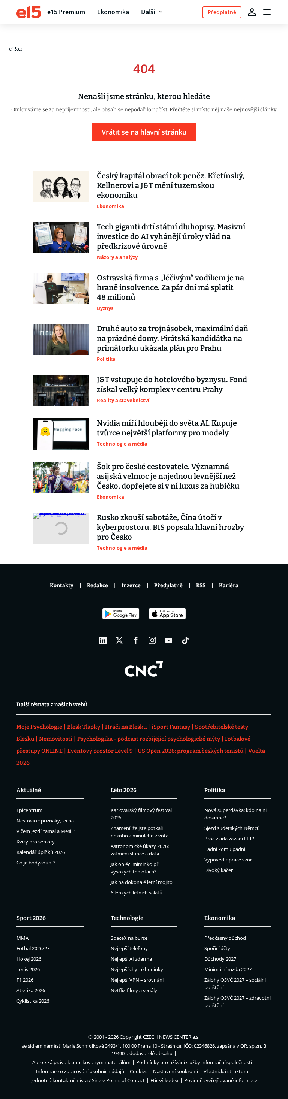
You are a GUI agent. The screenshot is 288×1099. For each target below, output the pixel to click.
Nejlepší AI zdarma (131, 958)
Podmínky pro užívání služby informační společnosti (194, 1062)
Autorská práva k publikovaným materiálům (81, 1062)
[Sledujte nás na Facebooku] (136, 640)
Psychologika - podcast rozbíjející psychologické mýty (148, 739)
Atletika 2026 (30, 990)
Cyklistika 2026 (32, 1000)
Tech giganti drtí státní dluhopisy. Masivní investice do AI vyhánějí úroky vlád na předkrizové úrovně (171, 236)
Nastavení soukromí (175, 1071)
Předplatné (168, 585)
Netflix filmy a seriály (134, 990)
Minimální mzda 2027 (228, 969)
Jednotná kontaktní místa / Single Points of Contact (88, 1080)
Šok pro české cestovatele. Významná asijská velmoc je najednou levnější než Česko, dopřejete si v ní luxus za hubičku (168, 476)
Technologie (127, 918)
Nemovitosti (55, 739)
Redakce (97, 585)
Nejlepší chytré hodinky (137, 969)
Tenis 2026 (28, 969)
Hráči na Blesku (126, 727)
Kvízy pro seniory (35, 841)
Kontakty (62, 585)
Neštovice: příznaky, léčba (45, 820)
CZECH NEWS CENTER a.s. (171, 1036)
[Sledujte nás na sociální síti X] (119, 640)
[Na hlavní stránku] (28, 11)
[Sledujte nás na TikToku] (185, 640)
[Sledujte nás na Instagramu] (152, 640)
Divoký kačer (218, 870)
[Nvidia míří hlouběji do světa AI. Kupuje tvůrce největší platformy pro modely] (61, 434)
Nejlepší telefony (129, 948)
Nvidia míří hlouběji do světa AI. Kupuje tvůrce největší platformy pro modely (167, 428)
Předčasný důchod (225, 938)
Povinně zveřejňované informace (220, 1080)
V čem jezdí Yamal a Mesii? (45, 831)
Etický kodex (164, 1080)
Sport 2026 (31, 918)
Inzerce (131, 585)
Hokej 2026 (28, 958)
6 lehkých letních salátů (136, 892)
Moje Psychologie (39, 727)
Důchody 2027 (220, 958)
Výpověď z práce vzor (228, 859)
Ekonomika (113, 12)
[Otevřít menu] (267, 11)
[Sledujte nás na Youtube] (169, 640)
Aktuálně (28, 790)
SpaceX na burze (129, 938)
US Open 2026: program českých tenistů (190, 751)
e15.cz (15, 48)
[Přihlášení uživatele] (252, 11)
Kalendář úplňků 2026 (40, 852)
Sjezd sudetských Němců (232, 828)
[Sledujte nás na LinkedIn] (103, 640)
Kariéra (228, 585)
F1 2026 (24, 979)
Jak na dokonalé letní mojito (141, 882)
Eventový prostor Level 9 (100, 751)
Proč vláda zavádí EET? (229, 838)
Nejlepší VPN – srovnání (137, 979)
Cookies (138, 1071)
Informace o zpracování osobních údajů (80, 1071)
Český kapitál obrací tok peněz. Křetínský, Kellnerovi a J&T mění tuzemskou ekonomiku (170, 185)
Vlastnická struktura (226, 1071)
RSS (201, 585)
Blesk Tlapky (83, 727)
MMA (22, 938)
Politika (214, 790)
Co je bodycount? (36, 862)
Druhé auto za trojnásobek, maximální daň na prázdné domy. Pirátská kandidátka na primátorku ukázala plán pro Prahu (172, 338)
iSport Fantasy (171, 727)
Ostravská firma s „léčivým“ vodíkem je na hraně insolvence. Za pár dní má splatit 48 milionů (170, 287)
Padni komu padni (224, 849)
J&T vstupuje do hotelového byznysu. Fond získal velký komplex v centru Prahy (172, 384)
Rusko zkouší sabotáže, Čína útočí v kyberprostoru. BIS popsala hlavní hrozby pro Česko (170, 527)
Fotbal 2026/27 (33, 948)
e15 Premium (66, 12)
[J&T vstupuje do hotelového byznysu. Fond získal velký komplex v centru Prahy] (61, 390)
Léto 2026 (123, 790)
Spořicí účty (217, 948)
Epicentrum (29, 810)
